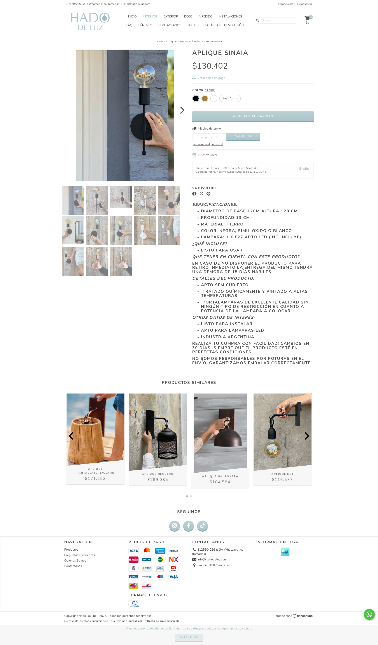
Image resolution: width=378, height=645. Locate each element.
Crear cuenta (285, 4)
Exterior (171, 16)
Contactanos (169, 25)
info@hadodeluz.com (136, 4)
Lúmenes (145, 25)
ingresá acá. (135, 621)
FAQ (129, 25)
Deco (188, 16)
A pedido (206, 16)
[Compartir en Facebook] (194, 194)
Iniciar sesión (304, 4)
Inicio (132, 16)
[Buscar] (256, 20)
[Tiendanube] (294, 617)
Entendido (189, 637)
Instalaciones (230, 16)
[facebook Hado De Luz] (188, 526)
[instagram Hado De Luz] (174, 526)
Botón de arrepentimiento (163, 621)
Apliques (171, 41)
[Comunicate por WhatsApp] (369, 614)
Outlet (193, 25)
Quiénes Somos (75, 560)
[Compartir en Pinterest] (208, 194)
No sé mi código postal (208, 144)
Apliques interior (190, 41)
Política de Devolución (224, 25)
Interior (150, 16)
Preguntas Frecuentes (79, 555)
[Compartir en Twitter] (202, 194)
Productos (71, 550)
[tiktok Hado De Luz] (202, 526)
